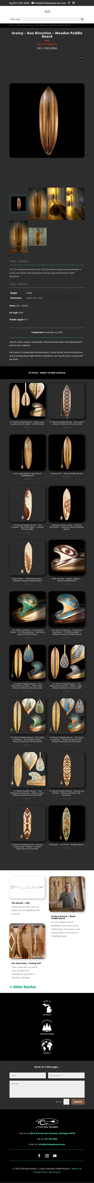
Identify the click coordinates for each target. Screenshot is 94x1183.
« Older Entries (22, 986)
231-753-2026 (50, 1139)
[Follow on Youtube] (54, 1155)
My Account (54, 1172)
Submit (78, 1101)
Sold (24, 25)
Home (12, 25)
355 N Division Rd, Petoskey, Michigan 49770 (52, 1133)
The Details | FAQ (21, 903)
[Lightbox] (81, 57)
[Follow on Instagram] (47, 1155)
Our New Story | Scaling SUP (26, 963)
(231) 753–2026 (20, 3)
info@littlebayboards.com (52, 1144)
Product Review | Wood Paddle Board (63, 917)
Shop (19, 25)
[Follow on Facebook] (39, 1155)
